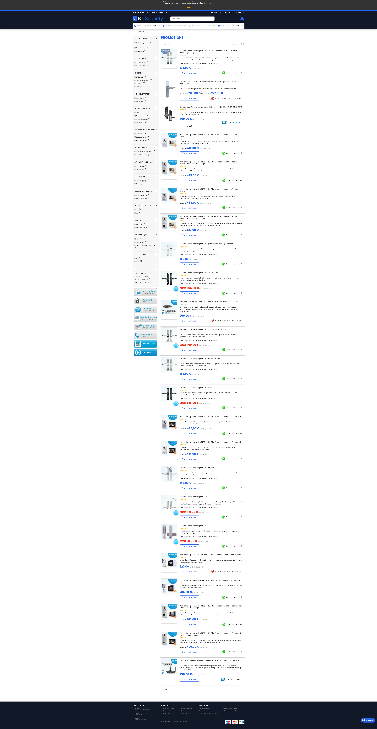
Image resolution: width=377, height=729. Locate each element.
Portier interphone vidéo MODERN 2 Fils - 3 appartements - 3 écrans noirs (211, 442)
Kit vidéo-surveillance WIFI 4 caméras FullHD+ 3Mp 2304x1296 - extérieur (210, 660)
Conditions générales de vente (208, 713)
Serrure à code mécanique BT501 (194, 496)
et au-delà (141, 283)
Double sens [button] (140, 98)
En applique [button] (140, 51)
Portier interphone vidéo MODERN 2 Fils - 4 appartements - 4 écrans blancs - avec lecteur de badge (209, 217)
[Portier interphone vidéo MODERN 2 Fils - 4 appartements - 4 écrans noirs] (169, 423)
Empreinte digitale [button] (142, 119)
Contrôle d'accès (153, 26)
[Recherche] (212, 18)
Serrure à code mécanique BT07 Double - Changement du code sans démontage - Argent (208, 52)
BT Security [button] (140, 77)
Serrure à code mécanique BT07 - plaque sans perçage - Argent (206, 243)
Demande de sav (186, 711)
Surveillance (181, 26)
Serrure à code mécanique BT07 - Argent (197, 467)
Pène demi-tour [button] (141, 48)
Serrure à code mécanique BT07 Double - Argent (200, 358)
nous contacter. (237, 122)
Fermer (188, 7)
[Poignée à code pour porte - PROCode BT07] (169, 474)
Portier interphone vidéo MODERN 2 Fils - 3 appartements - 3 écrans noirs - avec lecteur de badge (211, 634)
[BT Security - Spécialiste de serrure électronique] (151, 18)
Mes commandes (186, 708)
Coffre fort (210, 26)
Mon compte (215, 12)
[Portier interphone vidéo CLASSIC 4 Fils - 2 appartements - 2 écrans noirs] (169, 561)
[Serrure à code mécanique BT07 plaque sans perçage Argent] (169, 250)
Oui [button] (137, 213)
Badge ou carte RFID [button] (143, 116)
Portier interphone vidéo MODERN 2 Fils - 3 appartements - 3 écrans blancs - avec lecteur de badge (209, 163)
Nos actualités (149, 344)
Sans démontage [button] (141, 198)
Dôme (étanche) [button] (141, 62)
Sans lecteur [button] (140, 169)
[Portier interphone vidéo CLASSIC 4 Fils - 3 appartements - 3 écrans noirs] (169, 587)
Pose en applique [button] (141, 181)
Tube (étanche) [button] (141, 66)
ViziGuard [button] (139, 83)
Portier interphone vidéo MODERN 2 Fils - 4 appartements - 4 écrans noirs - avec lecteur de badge (211, 607)
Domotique (225, 26)
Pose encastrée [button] (141, 184)
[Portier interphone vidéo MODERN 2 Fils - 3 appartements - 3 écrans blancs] (169, 141)
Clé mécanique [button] (141, 122)
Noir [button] (137, 258)
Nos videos (147, 352)
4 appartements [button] (141, 140)
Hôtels (168, 26)
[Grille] (243, 44)
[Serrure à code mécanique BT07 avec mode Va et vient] (169, 336)
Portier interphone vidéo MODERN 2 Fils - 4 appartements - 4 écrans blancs (209, 190)
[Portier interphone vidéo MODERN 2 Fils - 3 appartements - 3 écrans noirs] (169, 448)
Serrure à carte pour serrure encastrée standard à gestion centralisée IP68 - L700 (209, 82)
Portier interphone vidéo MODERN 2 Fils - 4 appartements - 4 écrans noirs (211, 416)
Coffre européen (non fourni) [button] (145, 43)
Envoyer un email (140, 719)
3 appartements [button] (141, 137)
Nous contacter (168, 711)
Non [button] (137, 210)
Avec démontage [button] (141, 195)
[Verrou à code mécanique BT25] (169, 532)
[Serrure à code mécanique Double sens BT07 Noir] (169, 279)
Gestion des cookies (230, 708)
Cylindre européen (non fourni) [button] (146, 245)
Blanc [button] (138, 262)
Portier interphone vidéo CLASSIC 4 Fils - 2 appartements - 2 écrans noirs (210, 555)
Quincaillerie (196, 26)
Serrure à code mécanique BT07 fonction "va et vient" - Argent (206, 329)
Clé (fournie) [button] (140, 242)
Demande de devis (227, 12)
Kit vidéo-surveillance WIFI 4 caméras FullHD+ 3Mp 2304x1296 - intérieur (210, 302)
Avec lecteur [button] (140, 166)
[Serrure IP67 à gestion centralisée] (169, 89)
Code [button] (138, 112)
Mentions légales (168, 708)
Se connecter (240, 12)
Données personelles (230, 711)
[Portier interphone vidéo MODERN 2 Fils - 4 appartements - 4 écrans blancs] (169, 196)
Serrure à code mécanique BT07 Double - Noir (199, 273)
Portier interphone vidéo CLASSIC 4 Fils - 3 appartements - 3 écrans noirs (210, 580)
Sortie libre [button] (139, 101)
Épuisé (189, 126)
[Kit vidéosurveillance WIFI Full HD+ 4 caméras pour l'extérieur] (169, 667)
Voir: (231, 44)
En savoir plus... (207, 3)
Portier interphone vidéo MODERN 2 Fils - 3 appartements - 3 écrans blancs (209, 135)
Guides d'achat (237, 26)
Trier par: (163, 44)
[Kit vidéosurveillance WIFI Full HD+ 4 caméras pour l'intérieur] (169, 308)
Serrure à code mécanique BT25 (193, 526)
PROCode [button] (139, 87)
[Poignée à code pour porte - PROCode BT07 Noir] (169, 394)
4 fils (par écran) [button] (141, 227)
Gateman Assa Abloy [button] (143, 80)
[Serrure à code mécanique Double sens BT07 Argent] (169, 365)
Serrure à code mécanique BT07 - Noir (196, 387)
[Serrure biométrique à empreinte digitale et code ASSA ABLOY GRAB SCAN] (169, 114)
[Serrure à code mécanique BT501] (169, 503)
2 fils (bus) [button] (139, 224)
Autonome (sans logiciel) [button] (144, 151)
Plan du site (202, 711)
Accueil (134, 31)
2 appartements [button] (141, 134)
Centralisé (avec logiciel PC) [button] (145, 155)
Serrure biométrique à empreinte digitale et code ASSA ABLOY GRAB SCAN (211, 107)
